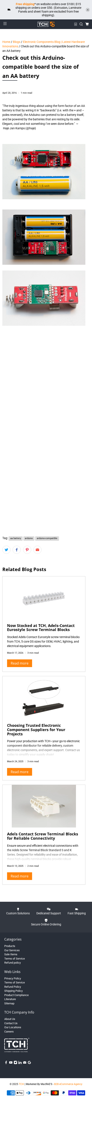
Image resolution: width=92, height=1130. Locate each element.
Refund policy (12, 962)
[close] (88, 10)
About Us (9, 1019)
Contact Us (11, 1023)
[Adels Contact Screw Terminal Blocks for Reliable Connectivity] (44, 806)
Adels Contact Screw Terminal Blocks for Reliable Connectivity (42, 836)
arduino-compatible (47, 538)
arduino (29, 538)
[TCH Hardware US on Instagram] (15, 1063)
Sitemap (9, 1003)
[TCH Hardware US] (46, 24)
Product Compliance (16, 995)
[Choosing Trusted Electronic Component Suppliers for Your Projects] (44, 697)
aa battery (15, 538)
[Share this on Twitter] (6, 550)
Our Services (12, 950)
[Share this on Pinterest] (27, 550)
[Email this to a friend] (37, 550)
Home (6, 42)
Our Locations (12, 1027)
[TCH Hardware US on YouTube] (11, 1063)
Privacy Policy (12, 978)
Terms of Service (14, 958)
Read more (19, 663)
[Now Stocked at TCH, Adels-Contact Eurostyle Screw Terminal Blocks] (44, 597)
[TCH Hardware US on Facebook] (6, 1063)
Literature (10, 999)
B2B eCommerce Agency (68, 1084)
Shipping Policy (13, 990)
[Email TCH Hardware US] (25, 1063)
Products (9, 946)
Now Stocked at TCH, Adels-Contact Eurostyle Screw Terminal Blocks (41, 627)
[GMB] (29, 1063)
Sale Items (10, 954)
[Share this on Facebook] (17, 550)
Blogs (16, 42)
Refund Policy (12, 986)
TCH (21, 1084)
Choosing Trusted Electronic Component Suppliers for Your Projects (36, 729)
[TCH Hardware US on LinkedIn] (20, 1063)
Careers (9, 1031)
